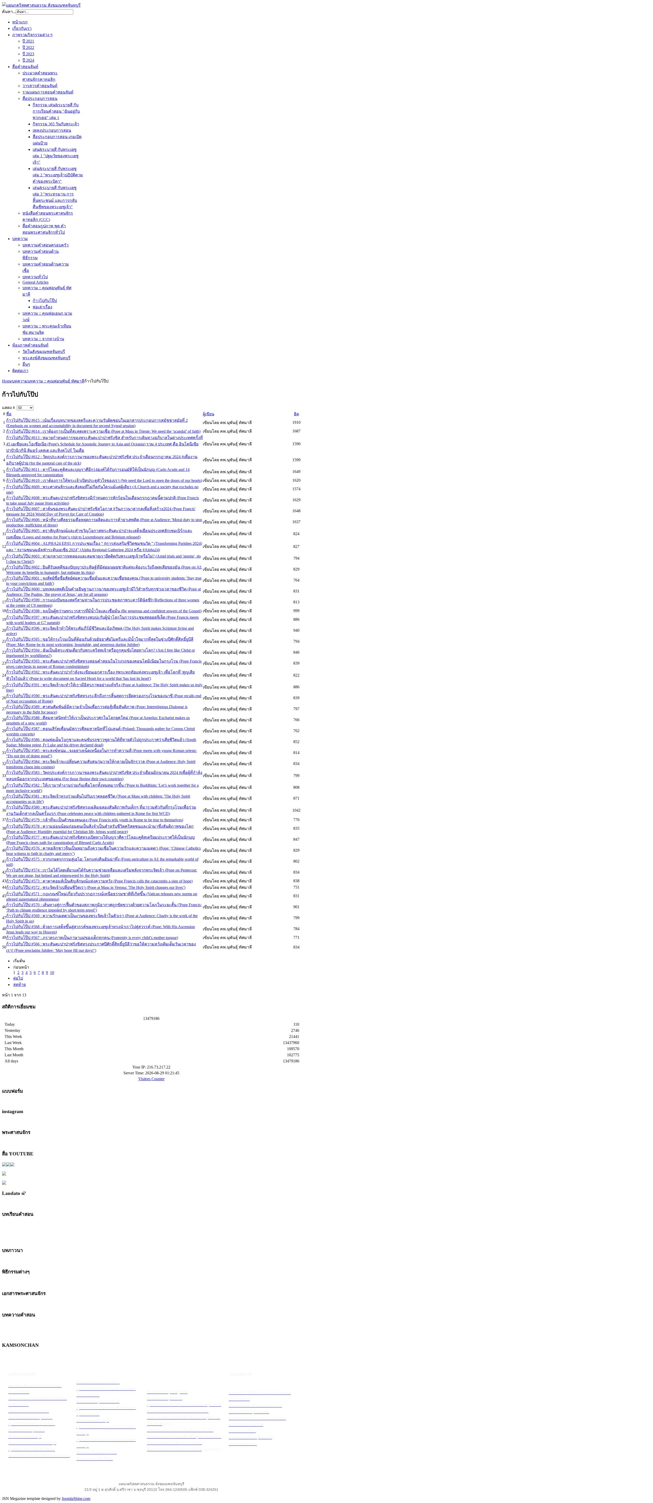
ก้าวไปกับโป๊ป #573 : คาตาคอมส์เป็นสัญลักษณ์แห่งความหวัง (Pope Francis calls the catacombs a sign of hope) (99, 881)
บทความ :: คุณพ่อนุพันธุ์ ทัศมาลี (56, 381)
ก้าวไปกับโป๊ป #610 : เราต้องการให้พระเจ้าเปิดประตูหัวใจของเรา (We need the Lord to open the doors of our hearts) (104, 480)
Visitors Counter (151, 1079)
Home (7, 381)
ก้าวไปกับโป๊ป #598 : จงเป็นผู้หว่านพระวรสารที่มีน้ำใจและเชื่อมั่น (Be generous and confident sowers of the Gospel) (104, 611)
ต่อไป (18, 978)
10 (52, 972)
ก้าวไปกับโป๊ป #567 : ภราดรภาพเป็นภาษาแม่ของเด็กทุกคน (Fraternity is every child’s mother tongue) (92, 937)
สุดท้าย (19, 984)
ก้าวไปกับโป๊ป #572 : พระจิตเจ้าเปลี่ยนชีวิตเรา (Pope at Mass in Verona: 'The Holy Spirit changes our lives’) (95, 887)
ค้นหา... (9, 11)
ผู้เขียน (208, 414)
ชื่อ (8, 414)
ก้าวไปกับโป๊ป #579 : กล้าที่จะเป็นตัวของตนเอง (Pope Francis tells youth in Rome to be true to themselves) (94, 820)
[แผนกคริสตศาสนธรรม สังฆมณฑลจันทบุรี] (41, 5)
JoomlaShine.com (76, 1498)
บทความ (20, 381)
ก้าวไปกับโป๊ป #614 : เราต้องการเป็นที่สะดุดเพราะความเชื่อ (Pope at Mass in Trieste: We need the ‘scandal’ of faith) (103, 431)
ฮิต (296, 414)
